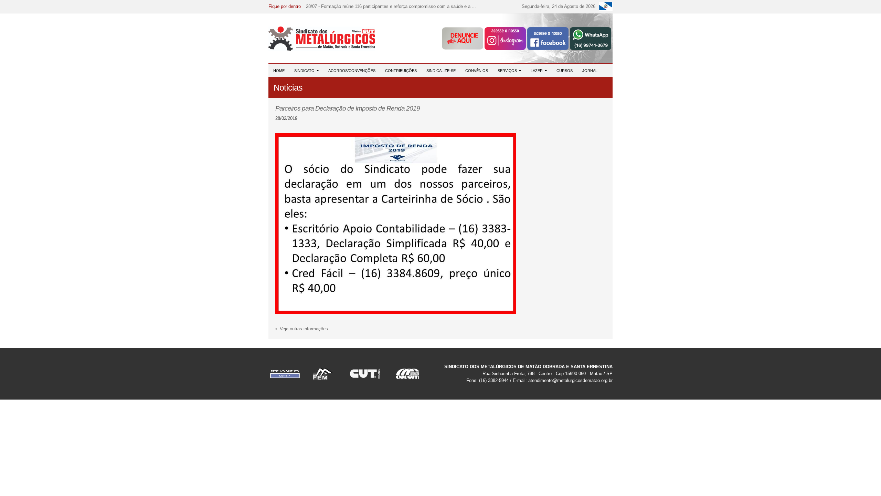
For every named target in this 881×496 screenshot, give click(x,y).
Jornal (589, 71)
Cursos (564, 71)
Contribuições (401, 71)
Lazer (538, 71)
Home (279, 71)
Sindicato (305, 71)
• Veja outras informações (301, 328)
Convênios (476, 71)
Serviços (508, 71)
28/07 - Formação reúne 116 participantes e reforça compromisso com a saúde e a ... (391, 6)
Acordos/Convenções (351, 71)
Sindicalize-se (441, 71)
